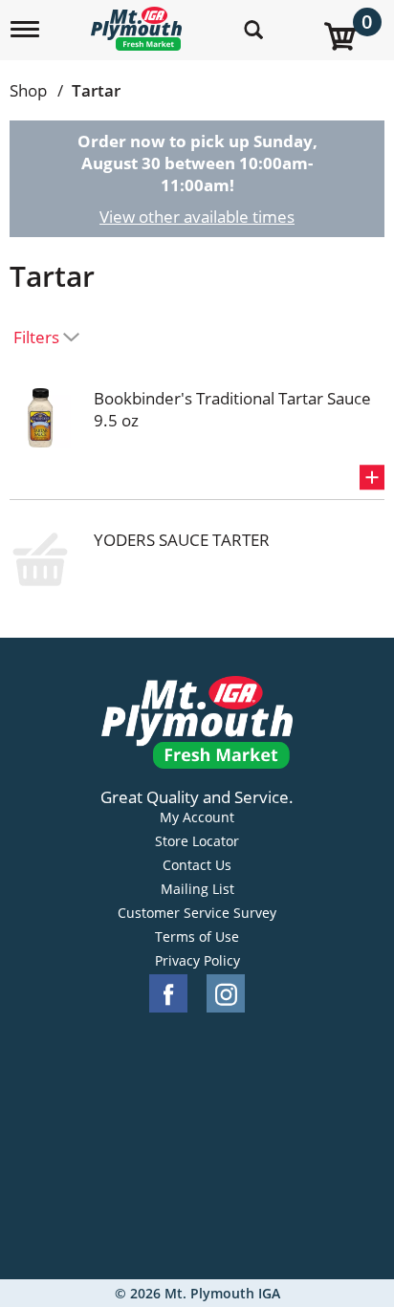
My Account (197, 817)
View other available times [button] (197, 217)
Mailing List (197, 889)
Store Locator (197, 841)
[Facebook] (168, 993)
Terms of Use (197, 937)
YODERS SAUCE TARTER (182, 540)
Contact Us (197, 865)
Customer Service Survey (197, 913)
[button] (372, 477)
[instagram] (226, 993)
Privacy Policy (197, 961)
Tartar (96, 90)
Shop (28, 90)
